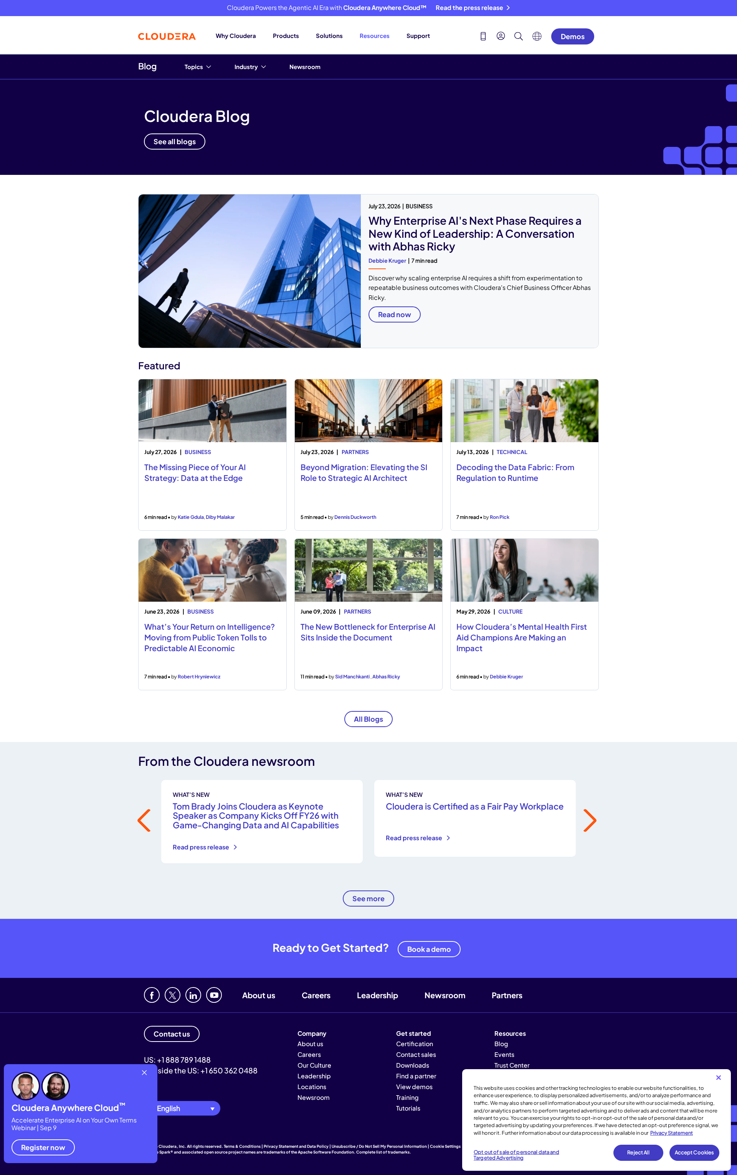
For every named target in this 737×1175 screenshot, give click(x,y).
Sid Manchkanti (352, 676)
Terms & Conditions (242, 1146)
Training (407, 1097)
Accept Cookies (694, 1152)
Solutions (329, 35)
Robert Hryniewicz (199, 676)
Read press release (201, 847)
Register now (43, 1147)
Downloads (412, 1065)
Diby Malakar (220, 517)
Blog (147, 66)
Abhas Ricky (386, 676)
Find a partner (416, 1076)
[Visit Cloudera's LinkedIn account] (193, 995)
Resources (375, 35)
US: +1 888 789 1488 (177, 1059)
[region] (596, 1120)
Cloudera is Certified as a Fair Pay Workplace (474, 806)
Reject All (638, 1152)
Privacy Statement (671, 1133)
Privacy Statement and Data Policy (296, 1146)
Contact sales (416, 1054)
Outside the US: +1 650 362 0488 (201, 1070)
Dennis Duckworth (355, 517)
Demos (573, 36)
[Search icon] (518, 37)
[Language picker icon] (537, 38)
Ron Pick (499, 517)
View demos (414, 1087)
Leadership (377, 995)
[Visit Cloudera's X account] (172, 995)
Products (286, 35)
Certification (414, 1044)
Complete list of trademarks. (383, 1152)
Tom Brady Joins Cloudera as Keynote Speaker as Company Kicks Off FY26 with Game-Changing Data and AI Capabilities (256, 815)
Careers (316, 995)
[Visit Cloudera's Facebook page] (152, 995)
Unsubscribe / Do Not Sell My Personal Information (379, 1146)
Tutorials (408, 1108)
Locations (311, 1087)
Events (504, 1054)
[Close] (718, 1077)
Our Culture (314, 1065)
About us (258, 995)
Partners (507, 995)
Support (418, 35)
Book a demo (429, 949)
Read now (394, 314)
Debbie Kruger (387, 260)
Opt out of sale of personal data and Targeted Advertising (516, 1155)
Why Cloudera (236, 35)
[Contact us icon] (483, 37)
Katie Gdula (191, 517)
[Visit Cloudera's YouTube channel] (214, 995)
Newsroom (305, 66)
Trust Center (512, 1065)
